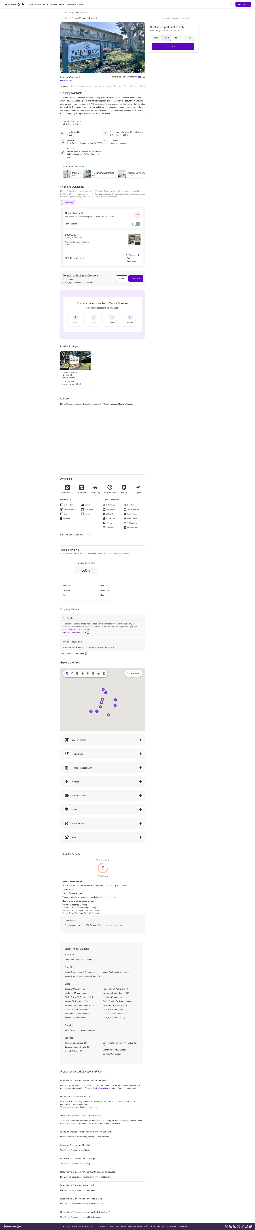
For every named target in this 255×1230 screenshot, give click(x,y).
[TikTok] (250, 1226)
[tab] (68, 202)
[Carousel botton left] (64, 47)
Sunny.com (132, 1226)
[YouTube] (242, 1226)
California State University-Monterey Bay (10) (120, 1044)
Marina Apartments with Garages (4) (80, 972)
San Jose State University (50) (77, 1047)
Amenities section (113, 1123)
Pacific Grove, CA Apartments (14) (79, 997)
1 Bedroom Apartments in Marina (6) (80, 959)
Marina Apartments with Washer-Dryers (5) (82, 976)
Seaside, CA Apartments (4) (76, 988)
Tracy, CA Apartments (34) (114, 1017)
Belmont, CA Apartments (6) (76, 1017)
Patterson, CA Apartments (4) (115, 1005)
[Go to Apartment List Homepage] (15, 4)
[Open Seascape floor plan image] (134, 239)
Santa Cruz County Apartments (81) (80, 1030)
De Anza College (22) (112, 1053)
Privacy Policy (102, 1226)
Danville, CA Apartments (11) (115, 1009)
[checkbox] (75, 319)
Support (93, 1226)
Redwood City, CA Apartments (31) (79, 1005)
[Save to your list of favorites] (140, 27)
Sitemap (123, 1226)
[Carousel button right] (141, 47)
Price (73, 86)
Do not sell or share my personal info (175, 1226)
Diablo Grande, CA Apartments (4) (117, 1001)
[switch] (136, 224)
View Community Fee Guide (74, 632)
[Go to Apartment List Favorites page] (232, 4)
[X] (238, 1226)
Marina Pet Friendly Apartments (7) (117, 972)
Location (97, 86)
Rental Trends (83, 1226)
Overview (65, 86)
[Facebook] (234, 1226)
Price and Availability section (96, 1088)
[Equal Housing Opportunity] (226, 1226)
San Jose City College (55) (76, 1042)
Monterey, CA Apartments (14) (77, 993)
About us (66, 1226)
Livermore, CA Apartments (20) (116, 993)
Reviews (117, 86)
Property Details (130, 86)
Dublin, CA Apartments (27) (76, 1009)
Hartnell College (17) (73, 1051)
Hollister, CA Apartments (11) (115, 997)
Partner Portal (155, 1226)
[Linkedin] (230, 1226)
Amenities (107, 86)
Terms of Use (114, 1226)
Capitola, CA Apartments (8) (114, 1013)
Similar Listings (84, 86)
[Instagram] (246, 1226)
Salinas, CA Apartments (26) (76, 1001)
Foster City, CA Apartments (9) (115, 988)
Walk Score (101, 860)
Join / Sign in (243, 4)
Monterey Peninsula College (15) (116, 1049)
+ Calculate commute (119, 143)
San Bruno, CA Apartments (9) (77, 1013)
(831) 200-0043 (66, 80)
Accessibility (141, 1226)
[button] (101, 702)
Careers (74, 1226)
